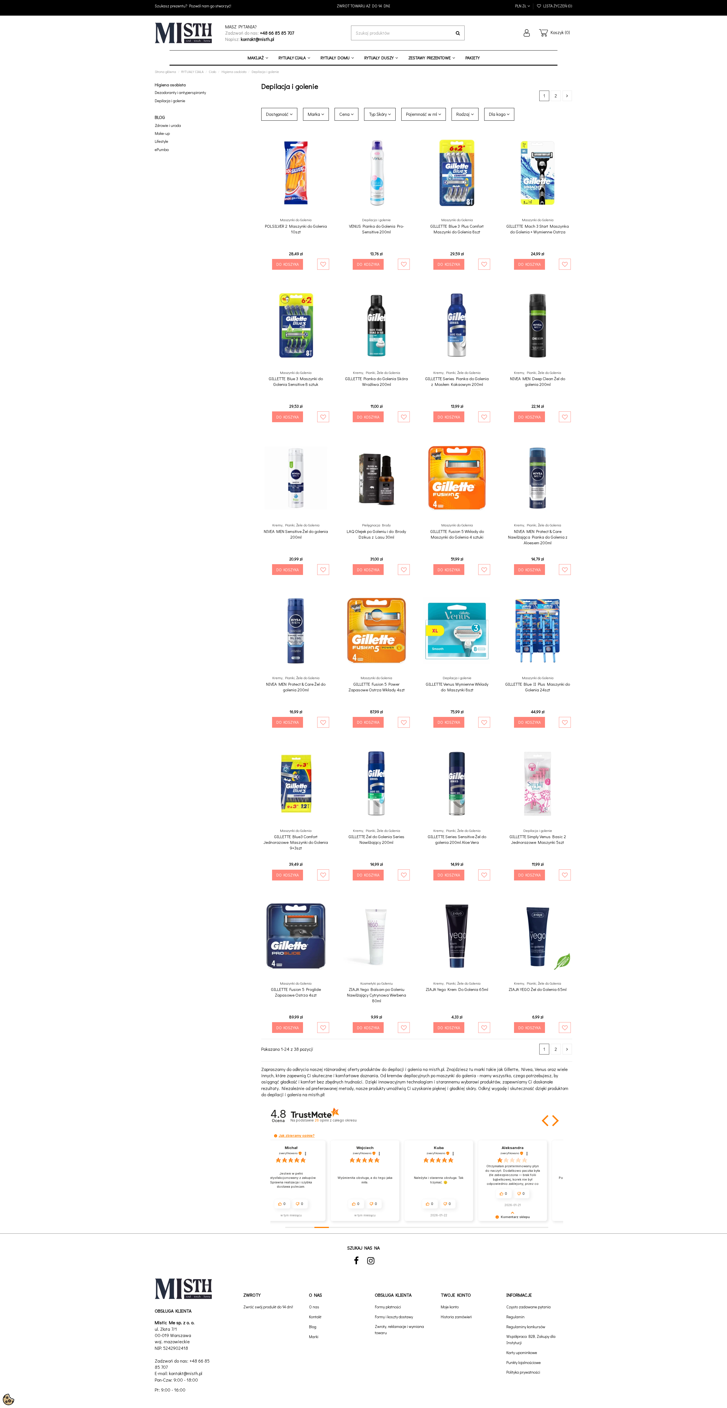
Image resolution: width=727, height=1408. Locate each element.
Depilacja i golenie (170, 100)
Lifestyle (161, 141)
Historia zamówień (456, 1316)
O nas (314, 1306)
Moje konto (450, 1306)
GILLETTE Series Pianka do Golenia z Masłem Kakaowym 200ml (457, 381)
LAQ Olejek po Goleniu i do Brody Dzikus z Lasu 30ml (376, 534)
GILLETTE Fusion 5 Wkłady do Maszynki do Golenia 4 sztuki (457, 534)
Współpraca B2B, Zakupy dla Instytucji (530, 1339)
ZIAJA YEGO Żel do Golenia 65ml (538, 989)
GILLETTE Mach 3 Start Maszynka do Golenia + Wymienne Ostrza (537, 229)
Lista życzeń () (557, 6)
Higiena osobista (170, 84)
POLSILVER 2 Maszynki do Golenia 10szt (296, 229)
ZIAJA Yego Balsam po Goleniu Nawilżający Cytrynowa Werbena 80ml (376, 994)
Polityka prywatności (523, 1372)
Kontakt (315, 1316)
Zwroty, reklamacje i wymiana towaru (399, 1329)
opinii (335, 1120)
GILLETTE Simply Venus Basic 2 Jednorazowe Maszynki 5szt (537, 839)
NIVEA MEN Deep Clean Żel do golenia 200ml (537, 381)
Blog (312, 1326)
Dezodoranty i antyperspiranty (180, 92)
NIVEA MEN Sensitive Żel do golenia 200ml (296, 534)
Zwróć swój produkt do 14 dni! (268, 1306)
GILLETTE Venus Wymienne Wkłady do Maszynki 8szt (457, 687)
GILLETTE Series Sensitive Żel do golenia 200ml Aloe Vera (457, 839)
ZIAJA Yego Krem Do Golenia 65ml (457, 989)
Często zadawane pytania (528, 1306)
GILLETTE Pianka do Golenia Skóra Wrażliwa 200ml (376, 381)
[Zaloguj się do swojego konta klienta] (527, 33)
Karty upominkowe (521, 1352)
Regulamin (515, 1316)
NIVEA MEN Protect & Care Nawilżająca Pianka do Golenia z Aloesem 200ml (537, 536)
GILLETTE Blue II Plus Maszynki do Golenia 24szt (537, 687)
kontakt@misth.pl (185, 1373)
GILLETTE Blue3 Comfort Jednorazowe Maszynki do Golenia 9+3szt (296, 842)
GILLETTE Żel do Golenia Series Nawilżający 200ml (376, 839)
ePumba (162, 149)
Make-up (162, 133)
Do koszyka (287, 264)
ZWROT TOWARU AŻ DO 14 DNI (363, 6)
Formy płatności (388, 1306)
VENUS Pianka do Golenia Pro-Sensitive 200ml (376, 229)
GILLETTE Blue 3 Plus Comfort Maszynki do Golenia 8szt (457, 229)
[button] (546, 1120)
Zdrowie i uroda (168, 125)
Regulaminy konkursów (525, 1326)
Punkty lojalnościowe (523, 1362)
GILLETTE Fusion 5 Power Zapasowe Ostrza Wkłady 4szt (376, 687)
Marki (313, 1336)
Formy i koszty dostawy (394, 1316)
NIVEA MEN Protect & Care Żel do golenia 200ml (295, 687)
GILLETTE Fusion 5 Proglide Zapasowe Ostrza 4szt (296, 992)
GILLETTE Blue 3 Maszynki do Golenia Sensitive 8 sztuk (296, 381)
